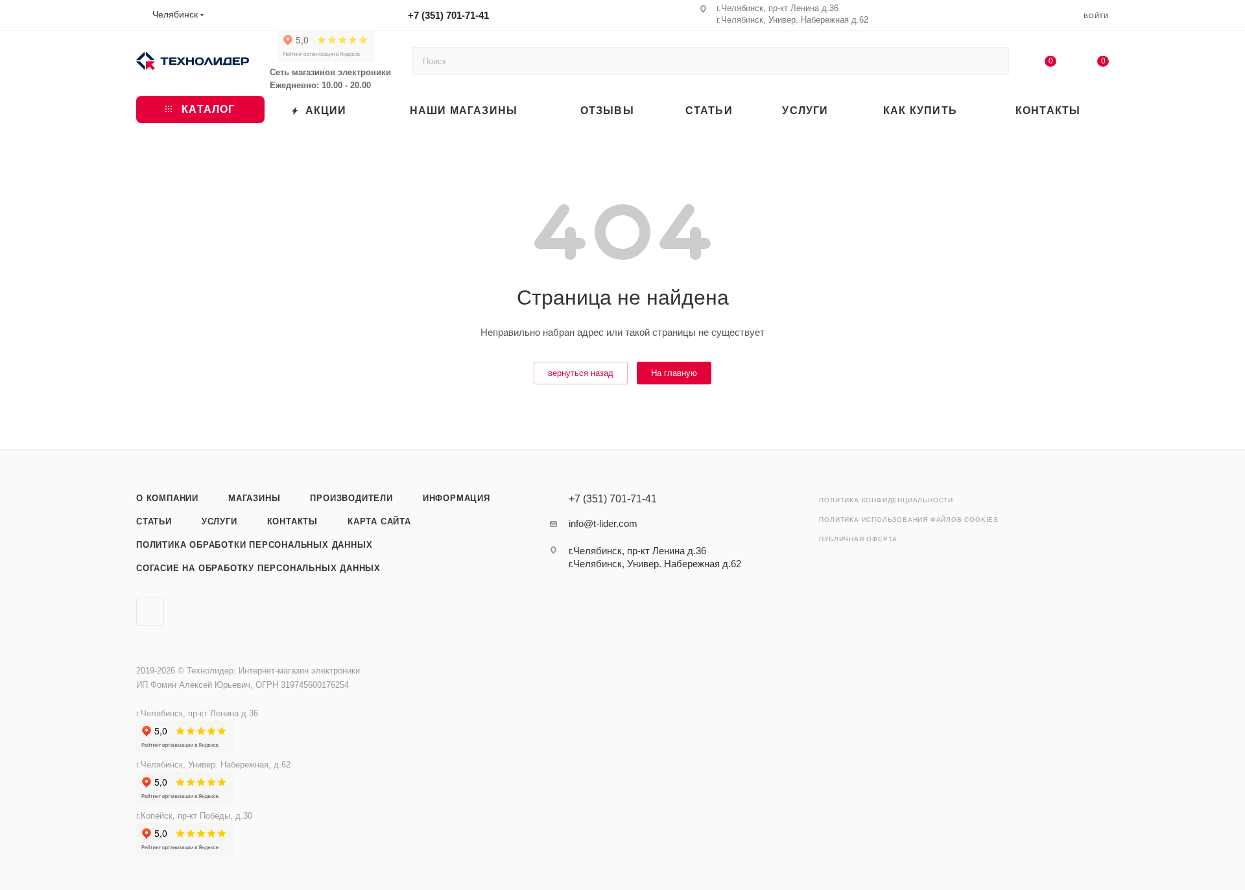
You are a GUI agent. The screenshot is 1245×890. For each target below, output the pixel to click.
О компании (167, 498)
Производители (351, 498)
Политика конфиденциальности (886, 500)
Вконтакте (150, 612)
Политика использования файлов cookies (909, 519)
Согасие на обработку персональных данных (258, 568)
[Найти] (993, 61)
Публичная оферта (858, 539)
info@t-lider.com (603, 523)
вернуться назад (580, 373)
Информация (456, 498)
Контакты (292, 521)
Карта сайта (379, 521)
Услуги (219, 521)
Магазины (254, 498)
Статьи (154, 521)
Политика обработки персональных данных (254, 545)
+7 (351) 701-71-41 (448, 15)
